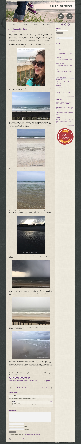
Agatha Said (24, 24)
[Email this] (18, 378)
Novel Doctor (59, 107)
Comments (49, 382)
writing (48, 380)
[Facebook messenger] (13, 378)
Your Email (26, 426)
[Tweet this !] (16, 378)
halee (20, 31)
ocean (44, 380)
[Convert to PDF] (26, 378)
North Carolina (38, 380)
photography (20, 380)
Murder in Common (60, 102)
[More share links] (29, 378)
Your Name (26, 423)
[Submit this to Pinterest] (21, 378)
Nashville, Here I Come (44, 387)
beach (26, 380)
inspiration (31, 380)
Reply (51, 395)
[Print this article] (23, 378)
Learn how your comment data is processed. (32, 434)
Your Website (26, 429)
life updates (13, 380)
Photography (36, 24)
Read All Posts (14, 24)
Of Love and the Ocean (19, 29)
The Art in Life (59, 111)
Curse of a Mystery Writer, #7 (19, 387)
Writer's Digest (59, 114)
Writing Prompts (59, 119)
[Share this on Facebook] (10, 378)
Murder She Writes (47, 24)
